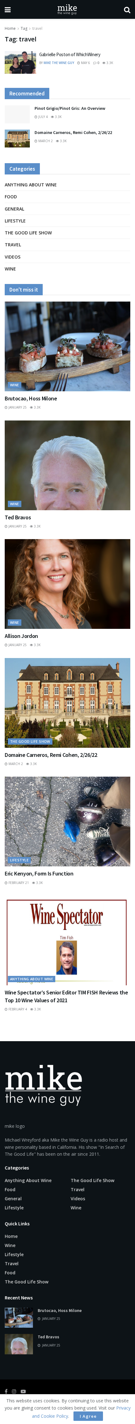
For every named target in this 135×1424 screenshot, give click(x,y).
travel (37, 28)
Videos (12, 257)
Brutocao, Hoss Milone (31, 398)
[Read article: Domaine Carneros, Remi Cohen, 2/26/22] (17, 138)
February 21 (18, 883)
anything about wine (31, 185)
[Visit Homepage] (67, 9)
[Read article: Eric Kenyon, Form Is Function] (67, 821)
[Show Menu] (8, 9)
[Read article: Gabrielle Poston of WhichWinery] (20, 62)
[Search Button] (127, 9)
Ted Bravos (18, 517)
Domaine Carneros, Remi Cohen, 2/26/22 (73, 132)
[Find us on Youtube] (23, 1391)
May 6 (85, 63)
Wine (10, 269)
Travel (13, 245)
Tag (24, 28)
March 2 (45, 141)
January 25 (17, 407)
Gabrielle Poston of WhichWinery (69, 54)
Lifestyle (15, 221)
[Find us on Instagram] (14, 1391)
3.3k (109, 63)
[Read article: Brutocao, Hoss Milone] (67, 346)
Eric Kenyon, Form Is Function (39, 873)
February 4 (17, 1009)
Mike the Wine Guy (59, 63)
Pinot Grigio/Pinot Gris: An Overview (70, 108)
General (14, 209)
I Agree (88, 1416)
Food (11, 197)
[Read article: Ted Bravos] (67, 465)
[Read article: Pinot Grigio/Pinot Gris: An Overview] (17, 114)
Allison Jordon (21, 636)
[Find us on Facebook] (6, 1391)
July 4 (42, 117)
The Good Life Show (28, 233)
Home (10, 28)
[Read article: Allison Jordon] (67, 584)
